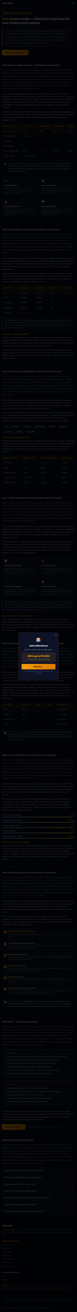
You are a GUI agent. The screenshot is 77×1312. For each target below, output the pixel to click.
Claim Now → (38, 667)
